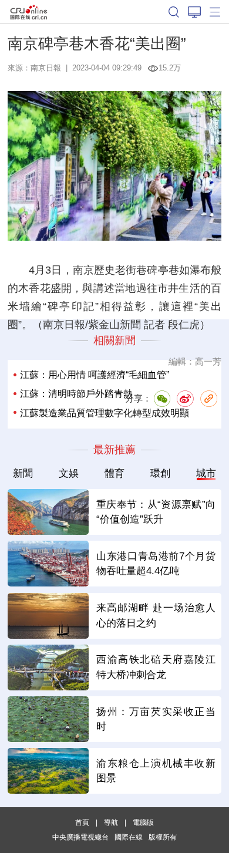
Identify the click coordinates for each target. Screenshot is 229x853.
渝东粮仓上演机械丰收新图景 (155, 771)
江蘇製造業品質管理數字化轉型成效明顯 (104, 413)
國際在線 (29, 11)
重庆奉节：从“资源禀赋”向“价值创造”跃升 (155, 512)
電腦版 (143, 822)
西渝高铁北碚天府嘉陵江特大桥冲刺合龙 (155, 667)
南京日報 (46, 67)
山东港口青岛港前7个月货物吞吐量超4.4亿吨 (155, 563)
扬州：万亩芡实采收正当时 (155, 719)
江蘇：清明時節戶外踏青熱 (76, 394)
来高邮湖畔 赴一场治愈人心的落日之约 (155, 615)
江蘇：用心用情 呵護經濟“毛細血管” (94, 375)
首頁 (82, 822)
